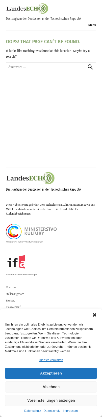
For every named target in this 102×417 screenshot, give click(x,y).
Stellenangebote (15, 294)
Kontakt (10, 301)
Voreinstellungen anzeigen (51, 400)
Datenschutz (32, 411)
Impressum (70, 411)
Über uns (11, 287)
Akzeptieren (51, 373)
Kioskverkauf (13, 307)
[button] (94, 314)
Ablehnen (51, 386)
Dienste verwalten (51, 360)
